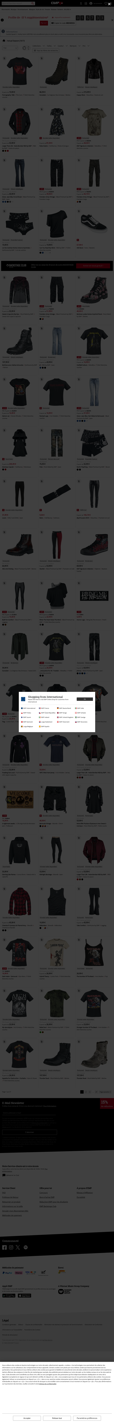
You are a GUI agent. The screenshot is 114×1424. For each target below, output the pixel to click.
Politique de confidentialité (47, 1384)
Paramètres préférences (87, 1418)
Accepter (27, 1418)
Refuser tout (57, 1418)
